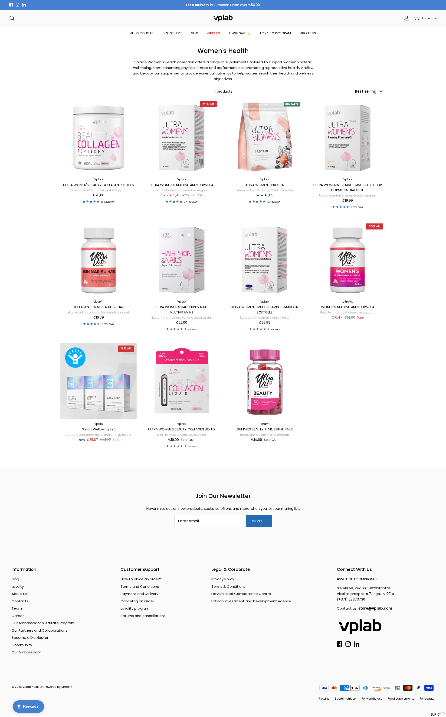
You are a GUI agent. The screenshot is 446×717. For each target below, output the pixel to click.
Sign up (259, 521)
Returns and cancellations (143, 615)
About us (19, 593)
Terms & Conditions (228, 586)
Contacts (20, 601)
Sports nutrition (345, 699)
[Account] (406, 18)
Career (18, 615)
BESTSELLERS (172, 33)
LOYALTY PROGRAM (275, 33)
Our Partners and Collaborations (39, 630)
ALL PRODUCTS (141, 33)
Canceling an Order (137, 601)
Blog (15, 579)
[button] (438, 714)
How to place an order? (141, 579)
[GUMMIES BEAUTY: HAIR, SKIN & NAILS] (264, 381)
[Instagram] (17, 4)
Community (22, 645)
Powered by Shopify (58, 687)
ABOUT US (308, 33)
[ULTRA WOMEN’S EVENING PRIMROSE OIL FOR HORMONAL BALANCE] (348, 137)
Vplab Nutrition (33, 687)
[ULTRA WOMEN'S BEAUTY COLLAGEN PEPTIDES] (98, 137)
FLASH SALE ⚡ (240, 33)
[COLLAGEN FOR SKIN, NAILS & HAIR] (98, 259)
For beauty (427, 699)
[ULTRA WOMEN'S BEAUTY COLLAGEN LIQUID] (182, 381)
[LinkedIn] (24, 4)
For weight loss (371, 699)
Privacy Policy (222, 579)
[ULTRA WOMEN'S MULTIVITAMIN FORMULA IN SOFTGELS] (264, 259)
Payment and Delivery (139, 593)
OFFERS (213, 33)
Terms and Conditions (140, 586)
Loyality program (135, 608)
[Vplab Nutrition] (223, 18)
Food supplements (401, 699)
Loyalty (18, 586)
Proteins (323, 699)
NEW (194, 33)
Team (17, 608)
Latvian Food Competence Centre (241, 593)
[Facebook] (11, 4)
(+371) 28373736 (351, 599)
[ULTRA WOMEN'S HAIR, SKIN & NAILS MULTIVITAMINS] (182, 259)
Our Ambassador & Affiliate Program (43, 622)
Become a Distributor (30, 637)
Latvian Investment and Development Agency (251, 601)
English (427, 18)
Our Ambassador (26, 652)
